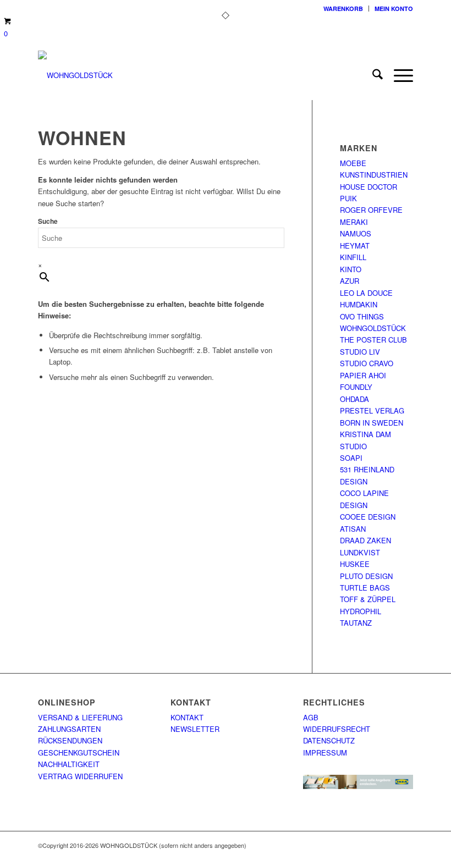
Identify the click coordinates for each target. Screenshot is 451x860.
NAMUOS (355, 233)
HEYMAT (355, 245)
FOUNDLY (356, 387)
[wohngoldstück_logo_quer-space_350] (75, 75)
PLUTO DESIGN (366, 576)
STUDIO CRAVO (366, 363)
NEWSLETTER (194, 729)
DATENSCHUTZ (329, 740)
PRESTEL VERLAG (372, 410)
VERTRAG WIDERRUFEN (80, 776)
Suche (48, 221)
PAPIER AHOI (363, 375)
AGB (310, 717)
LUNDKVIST (360, 552)
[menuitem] (343, 8)
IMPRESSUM (325, 752)
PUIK (348, 198)
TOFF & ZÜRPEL (367, 599)
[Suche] (372, 75)
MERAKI (354, 222)
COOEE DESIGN (367, 516)
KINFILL (353, 257)
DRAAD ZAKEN (365, 540)
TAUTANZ (356, 623)
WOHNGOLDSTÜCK (373, 328)
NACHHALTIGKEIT (69, 764)
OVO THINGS (362, 316)
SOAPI (351, 458)
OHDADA (354, 399)
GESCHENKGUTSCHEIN (78, 752)
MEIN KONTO (394, 8)
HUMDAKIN (358, 304)
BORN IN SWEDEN (371, 422)
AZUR (349, 280)
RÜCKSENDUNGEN (70, 740)
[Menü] (398, 75)
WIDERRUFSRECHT (336, 729)
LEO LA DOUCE (366, 293)
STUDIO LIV (360, 351)
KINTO (350, 269)
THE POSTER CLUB (373, 339)
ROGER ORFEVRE (371, 210)
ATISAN (353, 528)
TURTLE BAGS (365, 587)
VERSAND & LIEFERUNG (80, 717)
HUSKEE (355, 564)
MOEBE (353, 163)
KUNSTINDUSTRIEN (374, 174)
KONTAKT (187, 717)
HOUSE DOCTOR (368, 186)
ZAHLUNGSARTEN (69, 729)
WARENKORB (343, 8)
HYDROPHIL (360, 611)
